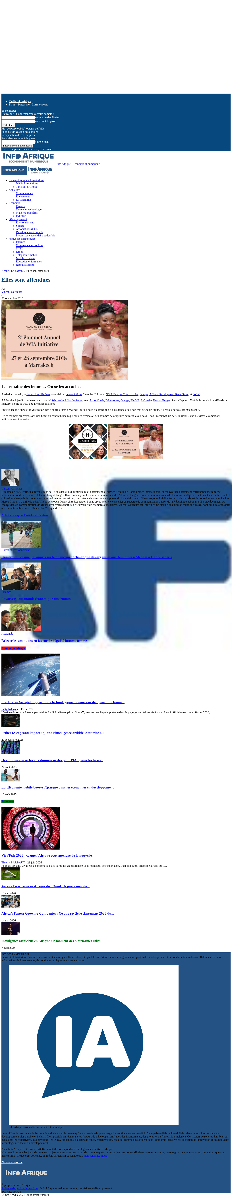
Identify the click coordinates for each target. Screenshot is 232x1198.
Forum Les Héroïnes (38, 394)
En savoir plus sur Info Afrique (26, 180)
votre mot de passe (45, 121)
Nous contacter (11, 1162)
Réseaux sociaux (25, 264)
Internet (20, 242)
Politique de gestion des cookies (19, 131)
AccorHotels (97, 400)
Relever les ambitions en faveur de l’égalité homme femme (44, 641)
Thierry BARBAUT (13, 862)
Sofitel (196, 394)
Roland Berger (161, 400)
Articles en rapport (13, 515)
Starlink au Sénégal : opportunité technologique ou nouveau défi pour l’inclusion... (63, 702)
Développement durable (29, 232)
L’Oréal (145, 400)
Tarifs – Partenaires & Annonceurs (28, 104)
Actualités (14, 189)
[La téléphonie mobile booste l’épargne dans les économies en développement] (10, 780)
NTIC (19, 248)
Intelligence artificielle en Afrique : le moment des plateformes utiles (50, 941)
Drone (19, 251)
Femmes (6, 591)
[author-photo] (10, 485)
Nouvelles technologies (29, 209)
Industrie (21, 215)
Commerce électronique (29, 245)
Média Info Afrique (20, 101)
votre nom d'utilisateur (47, 117)
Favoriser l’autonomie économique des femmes (36, 599)
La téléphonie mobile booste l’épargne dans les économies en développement (57, 787)
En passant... (18, 270)
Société (20, 225)
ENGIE (134, 400)
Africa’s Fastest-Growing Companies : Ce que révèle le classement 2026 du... (57, 913)
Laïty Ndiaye (8, 709)
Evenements (23, 196)
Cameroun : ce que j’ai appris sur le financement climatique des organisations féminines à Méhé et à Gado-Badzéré (86, 557)
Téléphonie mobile (26, 255)
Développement (18, 219)
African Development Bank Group (169, 394)
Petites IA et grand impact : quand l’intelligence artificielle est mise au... (53, 733)
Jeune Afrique (74, 394)
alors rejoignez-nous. (95, 1155)
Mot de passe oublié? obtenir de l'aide (22, 128)
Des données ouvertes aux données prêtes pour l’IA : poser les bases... (52, 760)
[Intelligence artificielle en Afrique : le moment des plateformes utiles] (10, 933)
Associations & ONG (28, 228)
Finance (20, 206)
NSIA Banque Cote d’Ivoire (122, 394)
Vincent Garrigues (11, 291)
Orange (144, 394)
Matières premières (27, 212)
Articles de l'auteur (36, 515)
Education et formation (29, 261)
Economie (14, 202)
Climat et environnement (15, 549)
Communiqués (24, 193)
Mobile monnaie (25, 258)
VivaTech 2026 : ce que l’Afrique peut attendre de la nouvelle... (47, 855)
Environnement (25, 222)
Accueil (5, 270)
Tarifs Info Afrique (26, 186)
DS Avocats (112, 400)
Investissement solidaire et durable (35, 235)
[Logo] (14, 174)
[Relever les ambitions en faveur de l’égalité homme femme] (21, 630)
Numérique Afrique (13, 648)
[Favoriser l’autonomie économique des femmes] (21, 588)
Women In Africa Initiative (67, 400)
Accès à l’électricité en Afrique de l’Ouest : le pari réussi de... (45, 886)
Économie (7, 801)
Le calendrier (23, 199)
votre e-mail (42, 141)
